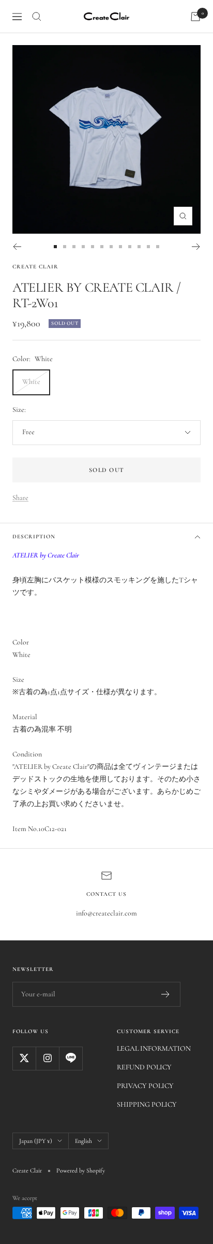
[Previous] (16, 246)
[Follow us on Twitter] (24, 1058)
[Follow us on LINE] (70, 1058)
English (83, 1141)
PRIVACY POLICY (145, 1085)
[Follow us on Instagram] (47, 1058)
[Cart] (195, 16)
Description (33, 536)
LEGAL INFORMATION (154, 1048)
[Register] (165, 994)
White (31, 381)
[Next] (196, 246)
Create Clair (35, 266)
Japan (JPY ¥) (35, 1141)
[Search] (36, 16)
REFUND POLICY (144, 1067)
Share (20, 497)
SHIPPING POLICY (147, 1104)
